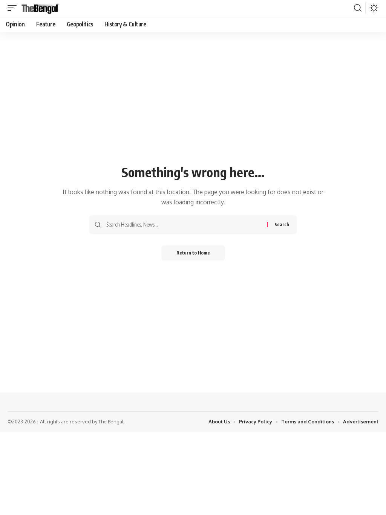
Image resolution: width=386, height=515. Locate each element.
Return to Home (193, 253)
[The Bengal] (40, 8)
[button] (14, 8)
